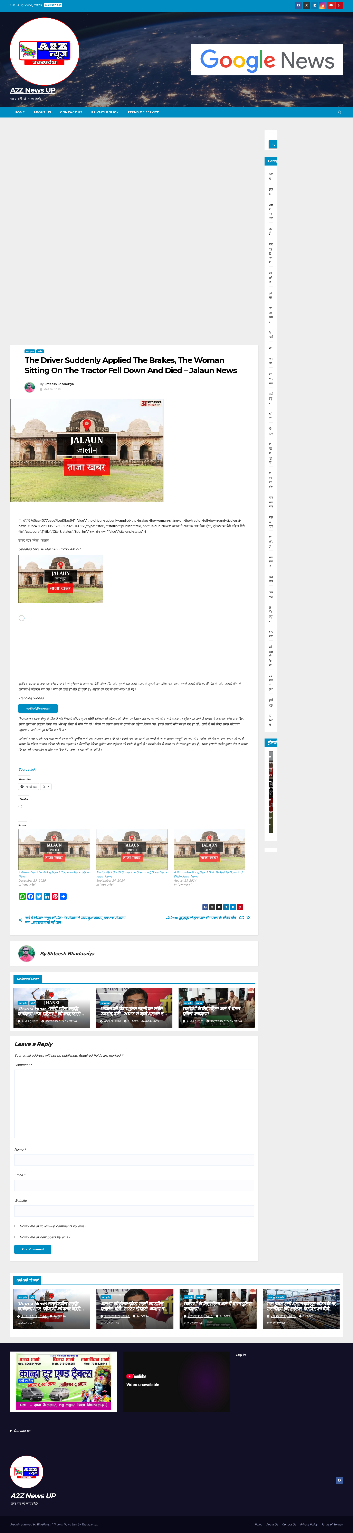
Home (20, 112)
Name (20, 1149)
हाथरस (270, 719)
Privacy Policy (104, 112)
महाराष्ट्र (271, 521)
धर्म (270, 348)
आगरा (270, 1297)
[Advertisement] (134, 160)
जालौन (40, 351)
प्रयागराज (271, 378)
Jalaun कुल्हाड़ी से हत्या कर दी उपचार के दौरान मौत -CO (205, 917)
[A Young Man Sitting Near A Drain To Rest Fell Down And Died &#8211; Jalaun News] (211, 849)
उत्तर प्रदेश (30, 351)
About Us (42, 112)
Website (20, 1200)
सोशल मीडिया (271, 656)
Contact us (22, 1431)
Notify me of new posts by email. (45, 1237)
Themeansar (89, 1524)
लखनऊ (199, 1003)
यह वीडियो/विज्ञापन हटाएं (38, 708)
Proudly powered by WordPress (30, 1524)
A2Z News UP (32, 90)
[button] (339, 112)
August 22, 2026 (34, 1316)
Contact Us (71, 112)
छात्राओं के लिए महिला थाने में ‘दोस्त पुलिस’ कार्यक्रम (211, 1011)
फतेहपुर (271, 398)
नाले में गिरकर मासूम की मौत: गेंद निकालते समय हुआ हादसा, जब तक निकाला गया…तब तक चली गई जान (74, 920)
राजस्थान (271, 561)
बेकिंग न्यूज (270, 453)
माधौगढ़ (271, 541)
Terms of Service (143, 112)
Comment (23, 1065)
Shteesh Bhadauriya (59, 384)
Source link (27, 769)
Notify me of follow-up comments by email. (53, 1226)
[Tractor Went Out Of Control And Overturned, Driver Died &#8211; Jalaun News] (133, 849)
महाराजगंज (271, 501)
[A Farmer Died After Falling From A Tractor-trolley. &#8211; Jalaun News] (55, 849)
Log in (241, 1355)
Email (19, 1175)
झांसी (32, 1003)
